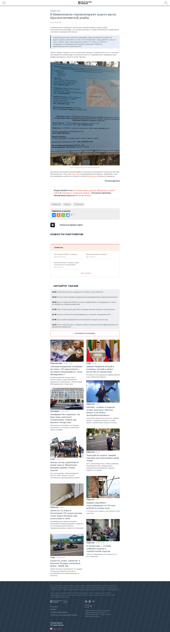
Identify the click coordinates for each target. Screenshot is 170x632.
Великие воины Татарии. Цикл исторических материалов (66, 265)
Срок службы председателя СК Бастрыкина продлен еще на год (80, 319)
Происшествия (56, 363)
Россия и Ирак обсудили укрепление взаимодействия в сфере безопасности (85, 297)
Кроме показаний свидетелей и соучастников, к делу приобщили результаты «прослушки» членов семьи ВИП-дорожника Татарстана (66, 375)
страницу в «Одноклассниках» (76, 193)
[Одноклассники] (58, 215)
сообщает (112, 40)
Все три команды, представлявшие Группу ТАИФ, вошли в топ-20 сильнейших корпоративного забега (65, 470)
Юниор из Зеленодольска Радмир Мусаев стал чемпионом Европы (103, 371)
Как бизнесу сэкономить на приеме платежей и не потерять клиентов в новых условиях (65, 422)
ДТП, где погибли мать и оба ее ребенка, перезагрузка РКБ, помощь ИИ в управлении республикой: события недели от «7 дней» (102, 462)
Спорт (52, 459)
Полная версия (56, 623)
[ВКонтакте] (54, 215)
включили (75, 174)
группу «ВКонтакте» (98, 190)
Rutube (78, 195)
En (91, 606)
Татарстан (79, 204)
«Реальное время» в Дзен (71, 225)
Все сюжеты (86, 273)
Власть (67, 204)
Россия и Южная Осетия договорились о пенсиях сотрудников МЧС (81, 314)
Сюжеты (58, 247)
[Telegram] (68, 215)
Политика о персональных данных (63, 615)
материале (92, 176)
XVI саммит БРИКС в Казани (65, 255)
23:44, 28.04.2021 (56, 22)
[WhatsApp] (63, 215)
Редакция (54, 607)
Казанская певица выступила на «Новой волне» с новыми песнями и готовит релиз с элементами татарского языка (102, 415)
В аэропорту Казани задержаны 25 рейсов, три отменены (77, 292)
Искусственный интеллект (96, 255)
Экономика (54, 411)
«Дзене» (87, 195)
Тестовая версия (57, 625)
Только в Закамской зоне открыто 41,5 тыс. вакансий (101, 551)
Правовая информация (59, 612)
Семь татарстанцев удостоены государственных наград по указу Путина (83, 309)
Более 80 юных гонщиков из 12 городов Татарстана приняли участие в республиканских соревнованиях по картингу (66, 568)
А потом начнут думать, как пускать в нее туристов (103, 507)
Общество (55, 11)
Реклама (53, 609)
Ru (87, 606)
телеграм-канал (80, 190)
